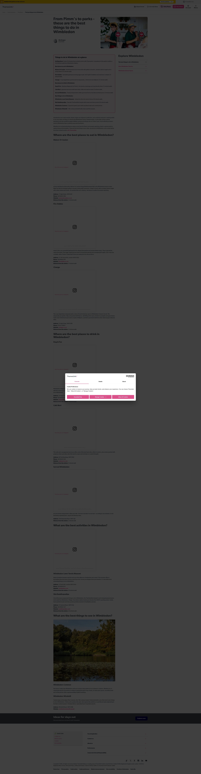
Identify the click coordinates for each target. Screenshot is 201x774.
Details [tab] (100, 381)
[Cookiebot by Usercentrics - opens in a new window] (127, 376)
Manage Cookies (99, 397)
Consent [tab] (77, 381)
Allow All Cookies (123, 397)
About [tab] (124, 381)
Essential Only (78, 397)
